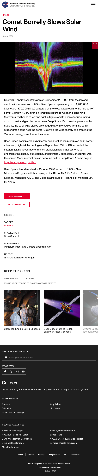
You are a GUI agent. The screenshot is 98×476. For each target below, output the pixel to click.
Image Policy (54, 454)
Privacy (41, 454)
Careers (6, 404)
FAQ (65, 454)
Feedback (75, 454)
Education (7, 408)
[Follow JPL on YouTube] (23, 371)
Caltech (31, 454)
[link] (49, 68)
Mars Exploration (10, 447)
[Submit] (5, 357)
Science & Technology (13, 412)
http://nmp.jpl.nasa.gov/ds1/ (20, 162)
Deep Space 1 (11, 278)
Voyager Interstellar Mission (63, 442)
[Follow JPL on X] (11, 371)
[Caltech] (9, 382)
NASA (20, 454)
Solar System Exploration (62, 430)
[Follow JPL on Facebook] (5, 371)
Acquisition (55, 404)
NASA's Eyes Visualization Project (66, 438)
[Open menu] (93, 5)
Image (6, 15)
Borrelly (8, 225)
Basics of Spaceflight (12, 430)
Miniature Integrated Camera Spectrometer (30, 283)
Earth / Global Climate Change (17, 438)
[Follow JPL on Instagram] (17, 371)
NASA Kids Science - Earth (15, 434)
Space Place (56, 434)
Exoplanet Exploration (13, 442)
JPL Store (55, 408)
